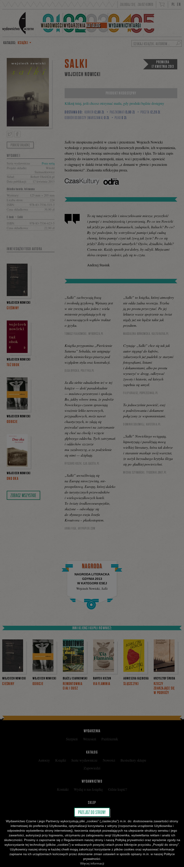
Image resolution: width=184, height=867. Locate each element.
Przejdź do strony (92, 812)
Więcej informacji (92, 863)
